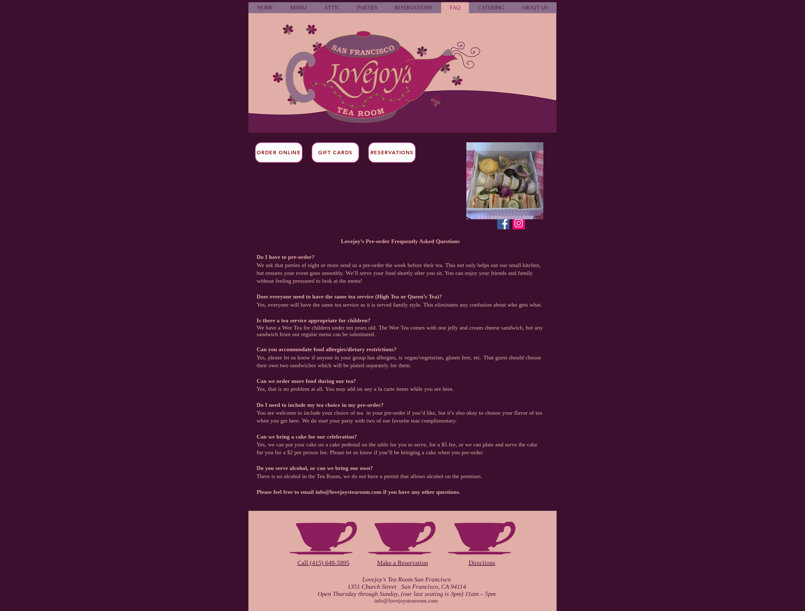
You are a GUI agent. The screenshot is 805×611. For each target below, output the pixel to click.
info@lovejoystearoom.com (348, 492)
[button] (367, 7)
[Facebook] (503, 223)
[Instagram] (519, 223)
